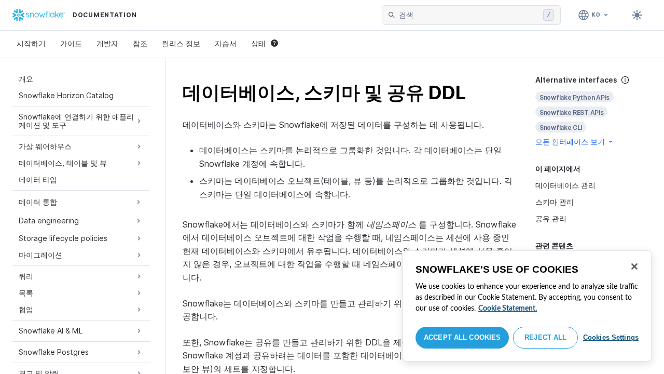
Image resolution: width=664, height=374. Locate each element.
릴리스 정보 (181, 43)
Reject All (545, 337)
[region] (527, 306)
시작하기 (31, 43)
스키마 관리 (554, 201)
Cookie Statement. (507, 308)
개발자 (107, 43)
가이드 (71, 43)
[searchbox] (469, 15)
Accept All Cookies (462, 337)
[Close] (634, 266)
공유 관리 (550, 218)
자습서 (226, 43)
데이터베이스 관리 (565, 185)
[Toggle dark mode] (637, 15)
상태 (258, 43)
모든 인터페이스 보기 (570, 141)
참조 (140, 43)
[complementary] (591, 111)
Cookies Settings (611, 337)
